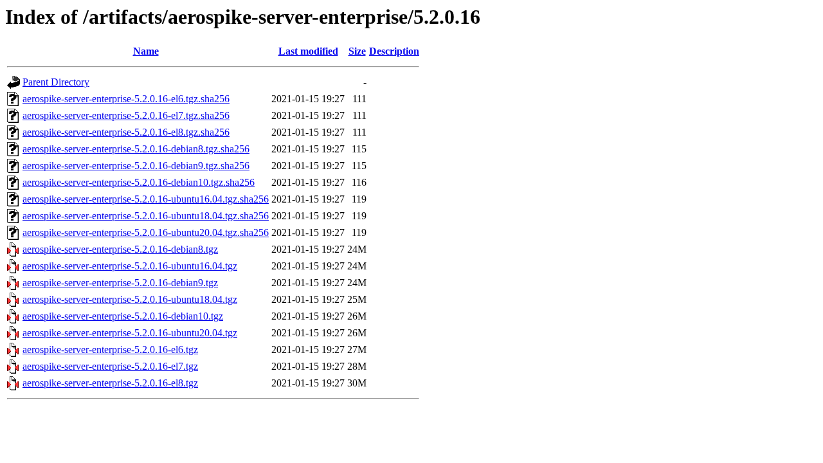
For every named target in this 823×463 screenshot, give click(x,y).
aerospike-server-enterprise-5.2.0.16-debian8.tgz (120, 249)
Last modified (308, 51)
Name (146, 51)
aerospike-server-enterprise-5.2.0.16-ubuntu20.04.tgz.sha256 (146, 232)
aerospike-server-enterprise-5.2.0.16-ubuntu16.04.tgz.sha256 (146, 199)
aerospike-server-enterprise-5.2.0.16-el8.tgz (110, 382)
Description (394, 51)
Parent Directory (56, 82)
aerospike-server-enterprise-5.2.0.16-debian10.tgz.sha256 (139, 182)
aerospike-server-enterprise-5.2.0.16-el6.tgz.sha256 (126, 98)
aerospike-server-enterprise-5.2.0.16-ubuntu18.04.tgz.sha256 (146, 215)
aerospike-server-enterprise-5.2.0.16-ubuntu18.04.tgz (130, 299)
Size (357, 51)
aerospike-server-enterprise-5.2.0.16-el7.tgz (110, 366)
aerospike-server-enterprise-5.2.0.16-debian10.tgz (123, 316)
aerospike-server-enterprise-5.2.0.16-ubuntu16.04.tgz (130, 265)
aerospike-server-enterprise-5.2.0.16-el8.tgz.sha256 (126, 132)
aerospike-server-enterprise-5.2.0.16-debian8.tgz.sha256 (136, 148)
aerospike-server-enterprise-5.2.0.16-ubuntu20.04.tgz (130, 332)
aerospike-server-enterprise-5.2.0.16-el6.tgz (110, 349)
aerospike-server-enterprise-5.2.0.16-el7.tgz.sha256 (126, 115)
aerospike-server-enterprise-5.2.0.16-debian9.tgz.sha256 (136, 165)
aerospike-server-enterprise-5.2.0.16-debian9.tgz (120, 282)
